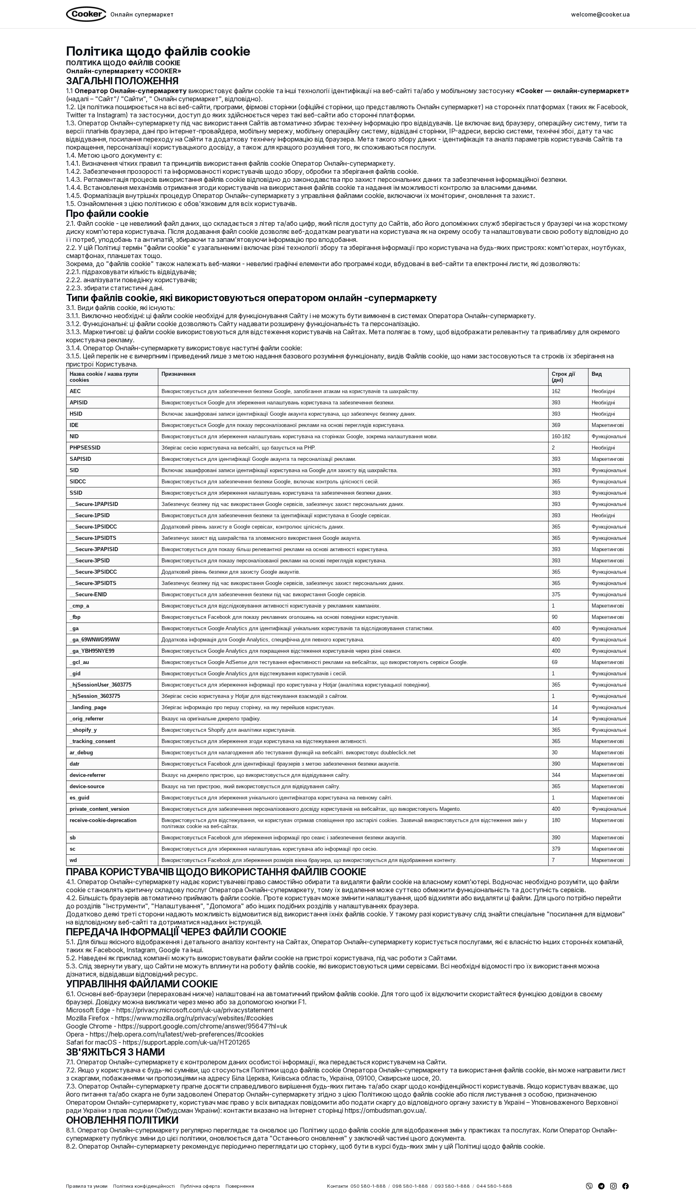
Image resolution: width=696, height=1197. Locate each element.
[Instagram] (613, 1186)
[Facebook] (625, 1186)
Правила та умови (87, 1186)
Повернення (240, 1186)
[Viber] (589, 1186)
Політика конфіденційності (144, 1186)
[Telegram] (601, 1186)
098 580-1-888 (410, 1186)
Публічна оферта (200, 1186)
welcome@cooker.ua (600, 14)
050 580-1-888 (368, 1186)
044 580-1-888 (494, 1186)
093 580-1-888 (452, 1186)
